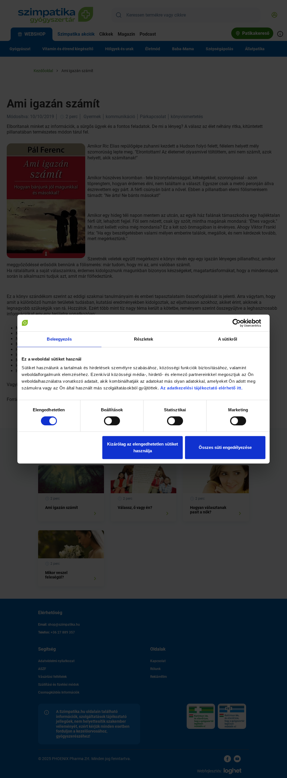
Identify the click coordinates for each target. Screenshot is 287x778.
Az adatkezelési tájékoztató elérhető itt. (202, 387)
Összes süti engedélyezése (225, 447)
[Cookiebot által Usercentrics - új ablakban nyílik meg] (240, 323)
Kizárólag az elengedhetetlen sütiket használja (142, 447)
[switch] (112, 420)
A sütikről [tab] (227, 339)
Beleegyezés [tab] (59, 339)
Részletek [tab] (143, 339)
